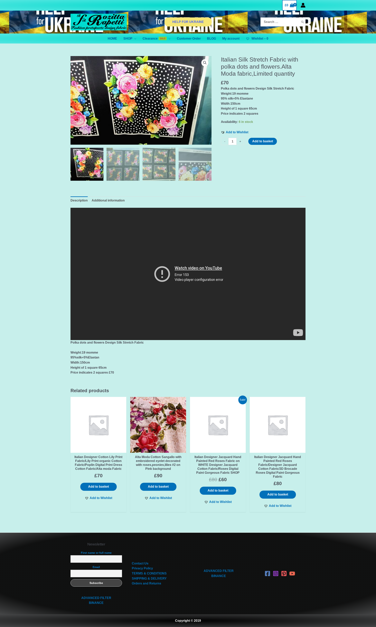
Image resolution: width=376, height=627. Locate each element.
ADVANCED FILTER (96, 598)
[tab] (79, 200)
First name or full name (96, 552)
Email (96, 567)
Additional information (108, 200)
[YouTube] (292, 573)
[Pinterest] (284, 573)
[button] (234, 132)
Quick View (98, 449)
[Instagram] (276, 573)
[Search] (302, 22)
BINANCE (96, 602)
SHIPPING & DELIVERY (149, 578)
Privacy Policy (142, 568)
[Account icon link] (303, 5)
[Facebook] (267, 573)
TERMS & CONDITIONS (149, 573)
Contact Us (140, 563)
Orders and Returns (146, 583)
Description (79, 200)
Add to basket (262, 141)
